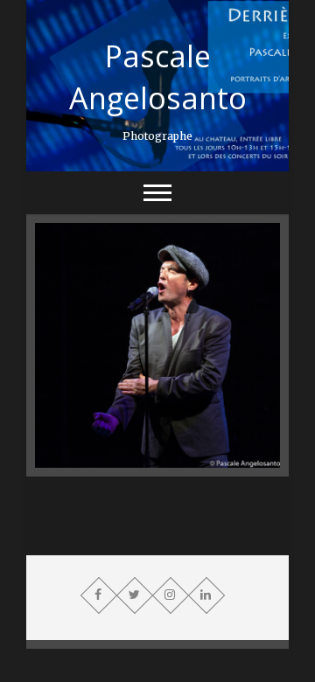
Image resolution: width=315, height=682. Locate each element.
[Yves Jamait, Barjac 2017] (157, 345)
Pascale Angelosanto (158, 77)
